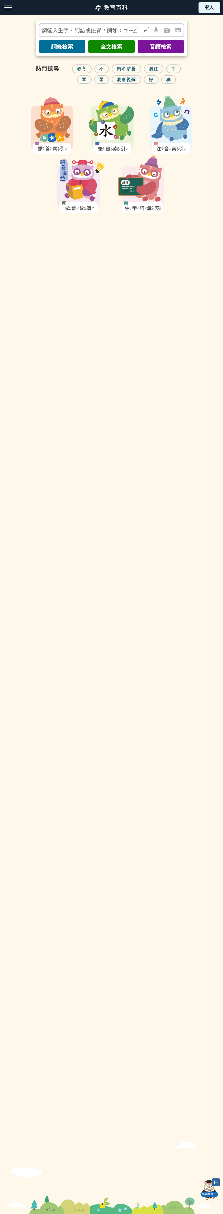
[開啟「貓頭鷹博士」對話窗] (209, 1190)
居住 (154, 68)
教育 (82, 68)
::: (2, 16)
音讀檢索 (161, 46)
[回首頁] (111, 7)
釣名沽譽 (126, 68)
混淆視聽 (126, 79)
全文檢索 (111, 46)
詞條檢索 (62, 46)
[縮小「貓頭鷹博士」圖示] (216, 1182)
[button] (156, 30)
